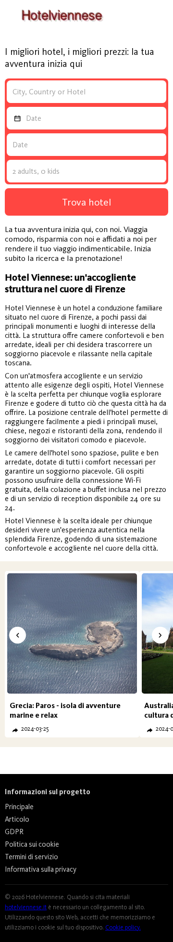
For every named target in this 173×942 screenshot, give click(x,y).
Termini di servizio (31, 856)
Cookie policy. (123, 927)
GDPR (14, 831)
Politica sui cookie (32, 844)
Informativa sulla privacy (40, 869)
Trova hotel (86, 202)
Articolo (17, 819)
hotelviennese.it (26, 907)
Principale (19, 806)
